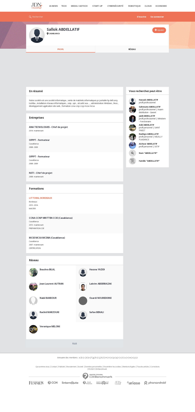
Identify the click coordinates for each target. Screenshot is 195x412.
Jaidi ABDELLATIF (147, 115)
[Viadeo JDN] (118, 383)
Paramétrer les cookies (112, 367)
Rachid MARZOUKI (49, 312)
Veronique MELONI (50, 326)
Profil (60, 49)
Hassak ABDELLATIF (148, 99)
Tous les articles (143, 367)
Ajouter (160, 30)
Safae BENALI (96, 312)
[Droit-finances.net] (87, 383)
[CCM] (53, 383)
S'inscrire (141, 16)
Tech (64, 5)
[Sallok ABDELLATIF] (37, 35)
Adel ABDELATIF (146, 124)
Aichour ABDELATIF (148, 143)
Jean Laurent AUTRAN (52, 283)
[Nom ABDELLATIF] (132, 153)
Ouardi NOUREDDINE (100, 297)
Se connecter (157, 16)
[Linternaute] (70, 383)
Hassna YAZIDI (97, 269)
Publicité (62, 367)
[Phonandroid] (155, 383)
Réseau (132, 49)
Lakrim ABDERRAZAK (100, 283)
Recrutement (71, 367)
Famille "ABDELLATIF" (149, 161)
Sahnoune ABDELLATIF (149, 106)
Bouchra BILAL (47, 269)
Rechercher (37, 16)
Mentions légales (129, 367)
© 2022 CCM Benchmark (97, 369)
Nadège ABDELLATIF (149, 134)
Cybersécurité (115, 5)
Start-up (97, 5)
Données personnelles (93, 367)
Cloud (148, 5)
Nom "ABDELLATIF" (148, 153)
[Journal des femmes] (36, 383)
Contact (54, 367)
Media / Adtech (79, 5)
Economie (161, 5)
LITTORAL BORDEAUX (40, 198)
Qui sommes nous (42, 367)
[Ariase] (133, 382)
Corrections (154, 367)
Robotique (134, 5)
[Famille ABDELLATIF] (132, 160)
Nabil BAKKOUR (48, 297)
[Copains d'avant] (103, 383)
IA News (53, 5)
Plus (74, 343)
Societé (80, 367)
